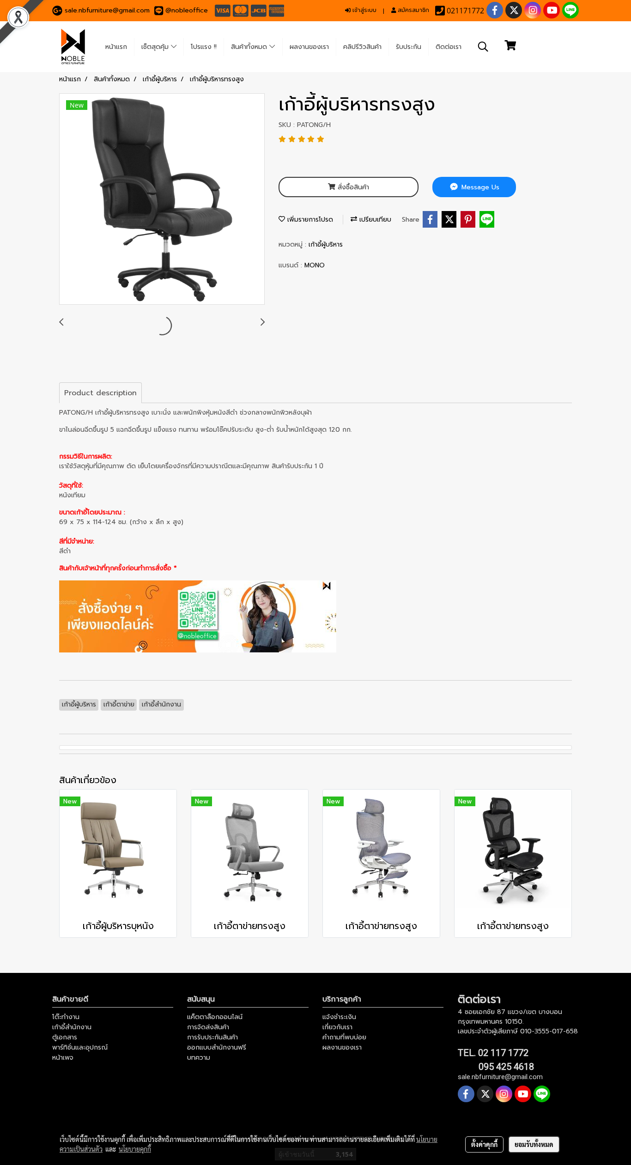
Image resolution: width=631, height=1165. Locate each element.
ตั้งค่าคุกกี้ (484, 1144)
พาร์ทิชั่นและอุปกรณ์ (80, 1047)
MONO (314, 265)
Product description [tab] (100, 392)
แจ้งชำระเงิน (339, 1017)
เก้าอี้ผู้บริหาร (326, 244)
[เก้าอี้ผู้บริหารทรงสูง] (162, 199)
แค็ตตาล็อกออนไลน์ (215, 1017)
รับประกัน (408, 47)
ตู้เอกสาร (64, 1037)
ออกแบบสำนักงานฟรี (216, 1047)
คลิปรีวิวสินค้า (362, 47)
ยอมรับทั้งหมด (534, 1144)
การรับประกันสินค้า (212, 1037)
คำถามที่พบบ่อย (344, 1037)
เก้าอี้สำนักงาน (71, 1027)
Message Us (479, 187)
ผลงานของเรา (309, 47)
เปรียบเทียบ (374, 219)
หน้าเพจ (62, 1057)
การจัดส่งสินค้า (208, 1027)
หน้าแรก (116, 47)
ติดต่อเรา (448, 47)
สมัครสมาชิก (412, 10)
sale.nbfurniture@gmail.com (107, 10)
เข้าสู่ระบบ (363, 10)
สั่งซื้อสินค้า (352, 187)
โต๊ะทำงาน (65, 1017)
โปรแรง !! (204, 47)
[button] (483, 46)
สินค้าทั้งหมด (250, 47)
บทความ (198, 1057)
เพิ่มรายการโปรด (309, 219)
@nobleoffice (186, 10)
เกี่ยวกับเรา (337, 1027)
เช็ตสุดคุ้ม (156, 47)
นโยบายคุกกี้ (135, 1149)
